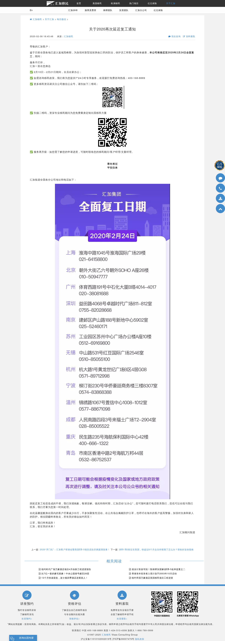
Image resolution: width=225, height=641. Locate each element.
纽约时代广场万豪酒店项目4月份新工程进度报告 (66, 569)
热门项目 (134, 3)
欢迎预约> (27, 618)
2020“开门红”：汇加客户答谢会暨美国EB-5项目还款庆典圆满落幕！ (75, 549)
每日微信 (61, 19)
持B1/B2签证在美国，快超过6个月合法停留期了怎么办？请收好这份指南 (156, 549)
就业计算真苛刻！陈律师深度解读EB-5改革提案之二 (158, 569)
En (31, 10)
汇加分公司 (141, 10)
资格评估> (74, 618)
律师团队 (107, 10)
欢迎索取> (122, 618)
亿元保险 (152, 3)
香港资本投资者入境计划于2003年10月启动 (154, 573)
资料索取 (190, 36)
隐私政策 (139, 638)
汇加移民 (37, 19)
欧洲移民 (115, 3)
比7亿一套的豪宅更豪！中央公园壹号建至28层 (65, 573)
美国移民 (97, 3)
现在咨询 (176, 36)
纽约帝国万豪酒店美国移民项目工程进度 (152, 577)
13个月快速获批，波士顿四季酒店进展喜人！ (64, 577)
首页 (79, 3)
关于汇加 (170, 3)
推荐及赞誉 (90, 10)
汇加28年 (73, 10)
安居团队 (123, 10)
